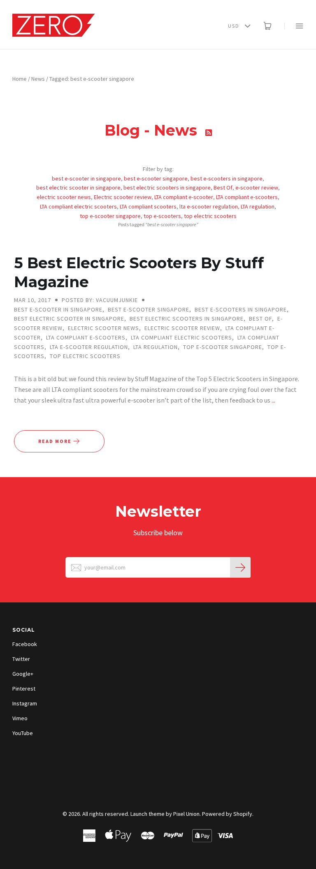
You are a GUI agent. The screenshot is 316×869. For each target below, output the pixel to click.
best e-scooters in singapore (227, 178)
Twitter (21, 659)
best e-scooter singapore (156, 178)
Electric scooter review (122, 197)
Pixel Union (186, 813)
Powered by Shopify (227, 813)
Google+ (22, 673)
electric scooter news (64, 197)
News (38, 78)
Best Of (223, 187)
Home (19, 78)
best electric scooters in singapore (167, 187)
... (273, 400)
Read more (55, 441)
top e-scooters (162, 216)
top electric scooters (210, 216)
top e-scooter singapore (110, 216)
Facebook (24, 644)
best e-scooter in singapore (86, 178)
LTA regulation (257, 206)
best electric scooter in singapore (78, 187)
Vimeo (20, 718)
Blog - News (153, 130)
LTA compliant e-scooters (247, 197)
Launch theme (147, 813)
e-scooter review (256, 187)
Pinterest (23, 688)
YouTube (22, 733)
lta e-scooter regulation (208, 206)
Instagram (24, 703)
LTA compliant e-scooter (183, 197)
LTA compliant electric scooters (78, 206)
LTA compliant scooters (148, 206)
